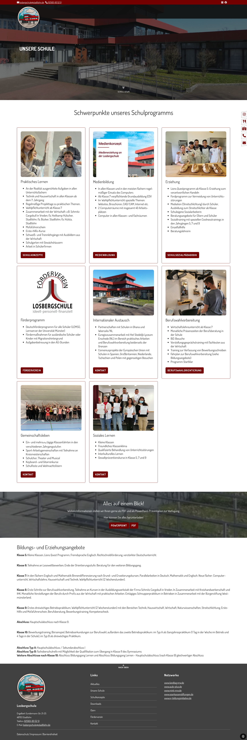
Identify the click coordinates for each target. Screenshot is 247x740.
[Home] (28, 17)
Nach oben (123, 667)
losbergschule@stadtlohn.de (32, 2)
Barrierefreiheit (50, 734)
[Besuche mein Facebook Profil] (226, 2)
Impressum (35, 734)
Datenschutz (23, 734)
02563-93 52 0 (54, 2)
